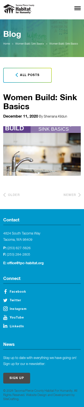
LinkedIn (17, 326)
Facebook (18, 291)
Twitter (15, 300)
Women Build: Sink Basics (29, 44)
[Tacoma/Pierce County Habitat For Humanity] (18, 9)
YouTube (17, 317)
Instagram (18, 309)
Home (6, 44)
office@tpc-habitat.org (25, 263)
